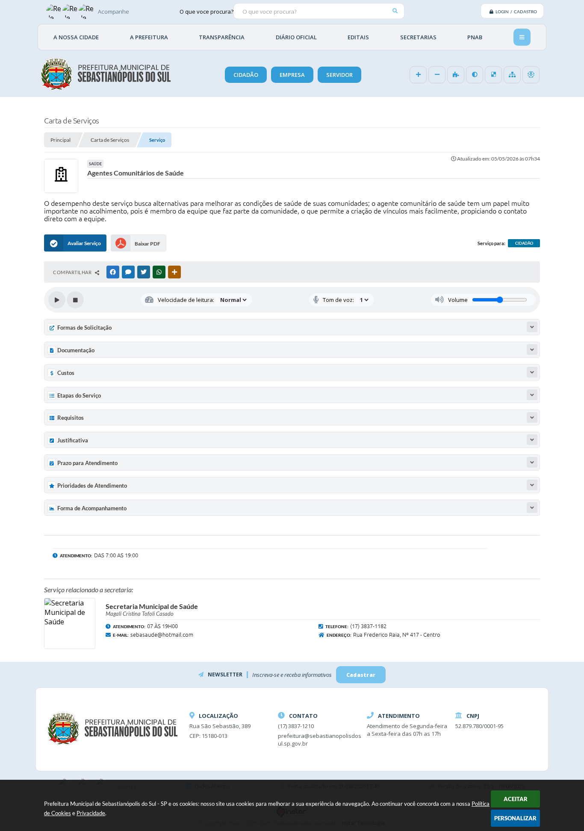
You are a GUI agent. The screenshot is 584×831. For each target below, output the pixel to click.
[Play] (56, 299)
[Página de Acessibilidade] (531, 74)
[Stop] (75, 299)
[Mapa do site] (512, 74)
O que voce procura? (206, 11)
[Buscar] (394, 10)
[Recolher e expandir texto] (532, 327)
